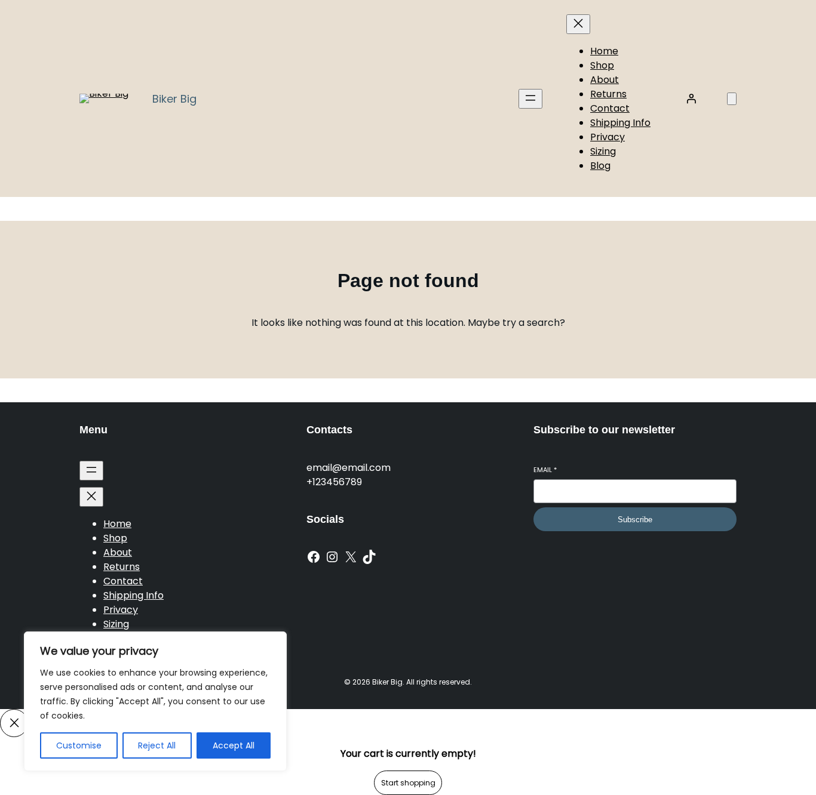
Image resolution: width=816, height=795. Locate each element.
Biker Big (174, 98)
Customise (79, 745)
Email (545, 470)
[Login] (691, 98)
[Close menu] (578, 24)
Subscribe (635, 519)
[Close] (14, 723)
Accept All (233, 745)
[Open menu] (530, 99)
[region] (155, 701)
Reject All (157, 745)
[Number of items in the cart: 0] (732, 99)
